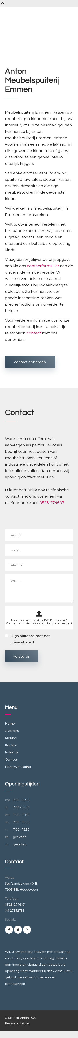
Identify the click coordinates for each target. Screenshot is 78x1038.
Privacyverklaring (18, 767)
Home (10, 723)
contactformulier (43, 266)
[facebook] (9, 930)
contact (34, 333)
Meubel (11, 738)
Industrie (11, 752)
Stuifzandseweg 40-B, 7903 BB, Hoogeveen (21, 886)
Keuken (11, 745)
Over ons (12, 731)
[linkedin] (27, 930)
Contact (11, 759)
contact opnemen (30, 362)
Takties (25, 1023)
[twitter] (18, 930)
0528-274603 (52, 502)
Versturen (21, 656)
